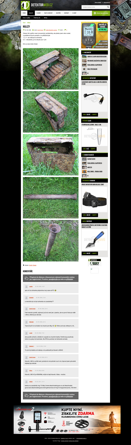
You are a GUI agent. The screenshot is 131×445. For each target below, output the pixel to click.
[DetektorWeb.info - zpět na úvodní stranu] (38, 5)
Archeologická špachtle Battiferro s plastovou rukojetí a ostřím (94, 226)
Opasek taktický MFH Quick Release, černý (93, 184)
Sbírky (45, 17)
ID (87, 73)
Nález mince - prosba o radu (94, 171)
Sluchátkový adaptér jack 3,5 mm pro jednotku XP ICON (94, 83)
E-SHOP (74, 13)
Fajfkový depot (91, 159)
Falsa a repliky (26, 17)
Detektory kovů (64, 438)
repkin (31, 286)
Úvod (24, 13)
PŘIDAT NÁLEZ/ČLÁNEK (102, 13)
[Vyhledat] (108, 7)
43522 (30, 381)
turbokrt (31, 297)
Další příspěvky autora (51, 30)
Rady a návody (48, 13)
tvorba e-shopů (64, 441)
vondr (30, 333)
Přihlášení (98, 2)
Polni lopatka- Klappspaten (94, 65)
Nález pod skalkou (92, 69)
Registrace (107, 2)
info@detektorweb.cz (81, 438)
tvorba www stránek (73, 441)
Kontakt (66, 13)
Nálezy (31, 13)
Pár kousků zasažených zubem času (96, 61)
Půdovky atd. (37, 17)
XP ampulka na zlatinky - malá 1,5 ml (91, 125)
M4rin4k (31, 322)
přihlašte (69, 279)
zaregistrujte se (54, 279)
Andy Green (40, 30)
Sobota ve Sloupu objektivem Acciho (96, 57)
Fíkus (30, 370)
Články (39, 13)
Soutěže (58, 13)
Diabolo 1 (31, 346)
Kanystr (89, 167)
